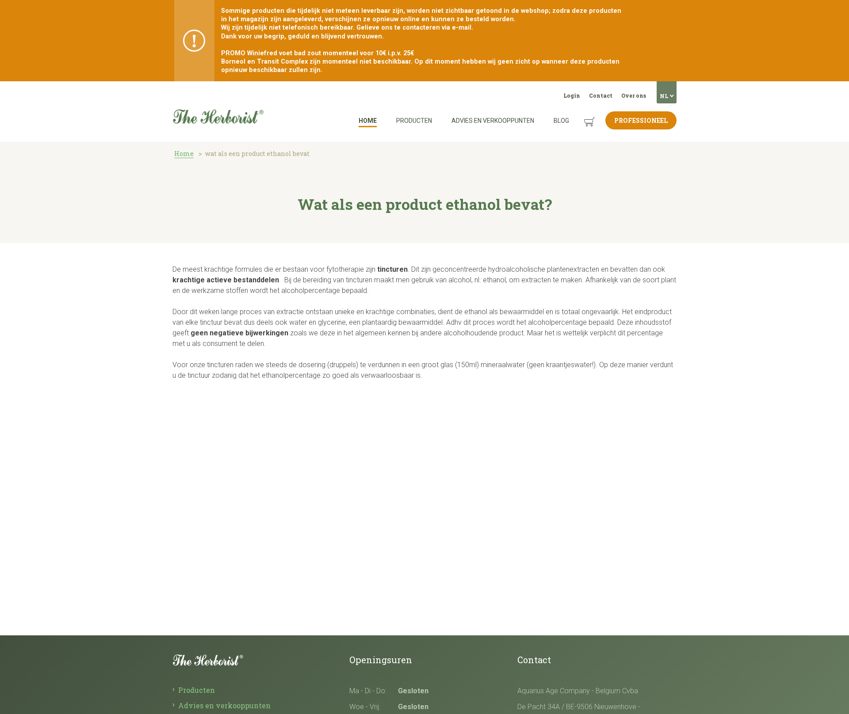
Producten (414, 120)
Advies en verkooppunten (492, 120)
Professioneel (641, 120)
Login (571, 95)
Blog (561, 120)
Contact (600, 95)
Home (368, 120)
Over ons (633, 95)
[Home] (218, 92)
